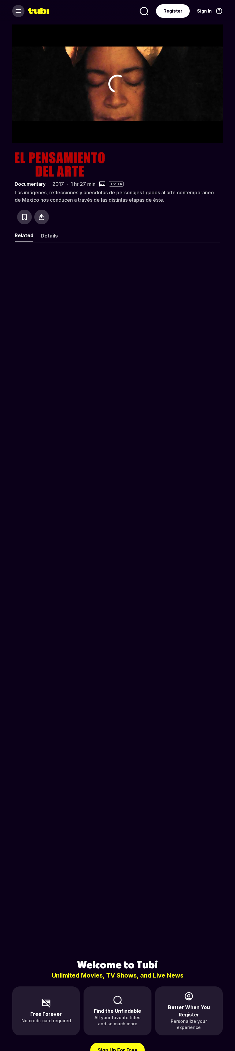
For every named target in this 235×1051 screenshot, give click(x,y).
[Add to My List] (24, 217)
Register (172, 10)
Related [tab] (24, 235)
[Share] (41, 217)
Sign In (204, 10)
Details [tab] (49, 236)
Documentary (30, 184)
